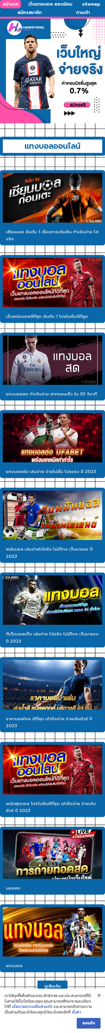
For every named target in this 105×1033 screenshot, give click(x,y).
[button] (52, 986)
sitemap (91, 4)
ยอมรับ (88, 1023)
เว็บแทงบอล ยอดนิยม (50, 4)
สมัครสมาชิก (29, 12)
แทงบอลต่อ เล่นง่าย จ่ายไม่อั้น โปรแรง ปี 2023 (51, 472)
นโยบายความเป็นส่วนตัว (32, 1007)
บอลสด (13, 888)
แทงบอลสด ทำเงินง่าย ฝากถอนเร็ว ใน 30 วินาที (51, 394)
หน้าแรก (10, 4)
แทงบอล (14, 966)
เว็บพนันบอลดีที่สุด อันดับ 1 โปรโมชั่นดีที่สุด (47, 316)
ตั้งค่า (76, 1012)
